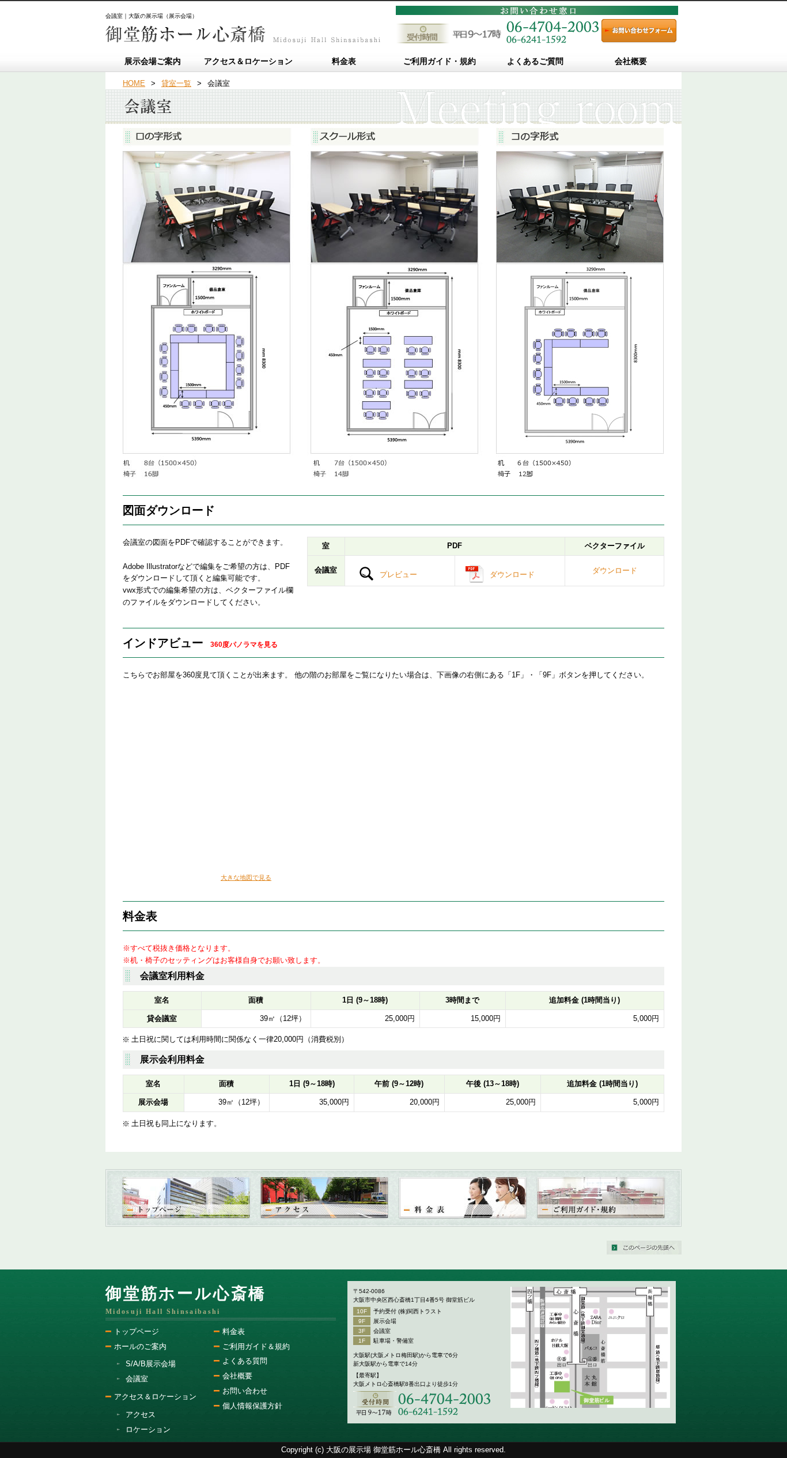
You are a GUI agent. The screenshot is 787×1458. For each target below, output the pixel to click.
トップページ (136, 1331)
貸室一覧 (176, 83)
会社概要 (237, 1376)
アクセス (141, 1414)
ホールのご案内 (140, 1346)
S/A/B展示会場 (151, 1363)
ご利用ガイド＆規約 (256, 1346)
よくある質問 (244, 1361)
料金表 (233, 1331)
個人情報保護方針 (252, 1406)
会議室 (137, 1378)
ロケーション (148, 1429)
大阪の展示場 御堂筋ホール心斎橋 (383, 1449)
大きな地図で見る (246, 877)
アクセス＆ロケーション (155, 1396)
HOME (134, 83)
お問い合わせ (244, 1391)
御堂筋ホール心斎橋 (185, 1293)
